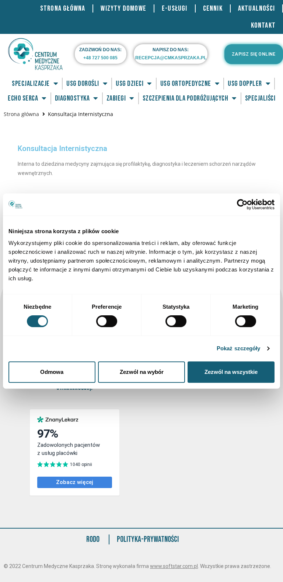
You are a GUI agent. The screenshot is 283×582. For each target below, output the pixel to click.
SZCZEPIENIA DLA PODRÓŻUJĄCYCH (185, 98)
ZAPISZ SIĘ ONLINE (254, 54)
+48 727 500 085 (100, 57)
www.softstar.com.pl (174, 566)
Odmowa (51, 372)
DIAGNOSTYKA (72, 98)
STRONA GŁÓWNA (62, 8)
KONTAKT (263, 25)
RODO (92, 539)
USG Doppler (245, 83)
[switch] (106, 321)
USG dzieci (129, 83)
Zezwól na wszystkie (231, 372)
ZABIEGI (116, 98)
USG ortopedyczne (185, 83)
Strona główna (21, 114)
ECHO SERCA (23, 98)
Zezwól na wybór (142, 372)
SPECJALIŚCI (260, 98)
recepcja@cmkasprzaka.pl (170, 57)
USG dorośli (82, 83)
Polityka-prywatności (148, 539)
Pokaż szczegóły (239, 348)
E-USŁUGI (175, 8)
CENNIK (213, 8)
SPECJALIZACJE (31, 83)
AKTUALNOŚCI (256, 8)
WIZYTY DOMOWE (123, 8)
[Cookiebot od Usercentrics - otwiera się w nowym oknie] (242, 204)
